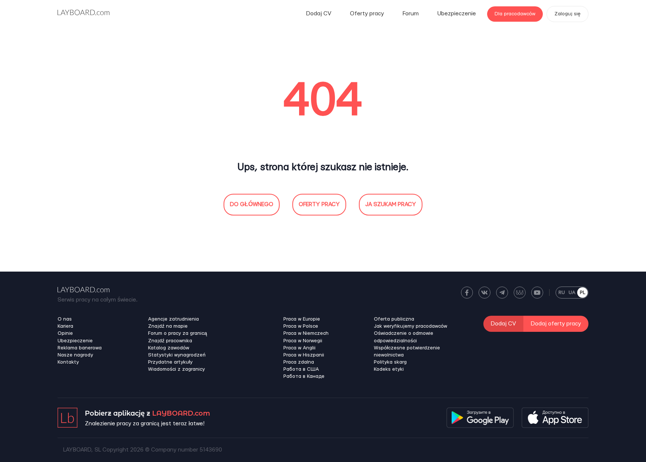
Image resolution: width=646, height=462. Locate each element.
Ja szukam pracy (390, 204)
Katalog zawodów (168, 348)
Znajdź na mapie (168, 326)
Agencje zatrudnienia (173, 319)
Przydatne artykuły (170, 362)
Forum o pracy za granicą (177, 333)
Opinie (65, 333)
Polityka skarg (390, 362)
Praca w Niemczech (306, 333)
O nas (65, 319)
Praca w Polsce (300, 326)
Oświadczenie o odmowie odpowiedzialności (403, 337)
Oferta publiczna (394, 319)
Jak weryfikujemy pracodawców (410, 326)
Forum (411, 13)
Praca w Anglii (299, 348)
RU (562, 292)
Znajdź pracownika (170, 340)
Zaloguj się (567, 13)
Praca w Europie (301, 319)
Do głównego (251, 204)
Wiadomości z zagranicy (176, 369)
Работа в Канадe (303, 376)
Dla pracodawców (515, 13)
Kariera (65, 326)
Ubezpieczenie (456, 13)
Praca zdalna (298, 362)
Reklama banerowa (80, 348)
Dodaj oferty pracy (556, 324)
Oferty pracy (367, 13)
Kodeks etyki (389, 369)
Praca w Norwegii (302, 340)
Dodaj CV (318, 13)
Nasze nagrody (75, 355)
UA (572, 292)
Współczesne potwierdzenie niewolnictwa (407, 351)
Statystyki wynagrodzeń (177, 355)
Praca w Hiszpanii (303, 355)
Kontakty (68, 362)
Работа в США (301, 369)
